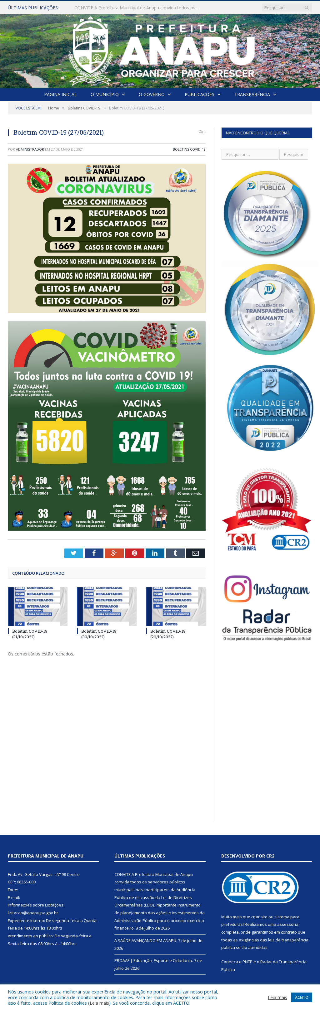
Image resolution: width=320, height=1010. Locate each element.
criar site (259, 917)
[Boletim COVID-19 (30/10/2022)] (107, 606)
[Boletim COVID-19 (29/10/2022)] (176, 606)
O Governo (152, 94)
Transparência (252, 94)
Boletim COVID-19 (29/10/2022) (168, 634)
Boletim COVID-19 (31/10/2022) (30, 634)
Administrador (30, 149)
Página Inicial (60, 94)
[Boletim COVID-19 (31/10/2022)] (38, 606)
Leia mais (99, 1003)
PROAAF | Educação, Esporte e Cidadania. (153, 960)
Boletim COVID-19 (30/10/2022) (99, 634)
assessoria (287, 924)
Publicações (199, 94)
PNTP (247, 961)
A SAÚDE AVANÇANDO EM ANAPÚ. (110, 8)
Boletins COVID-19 (189, 149)
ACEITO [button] (301, 997)
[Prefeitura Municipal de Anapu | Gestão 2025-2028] (160, 49)
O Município (105, 94)
